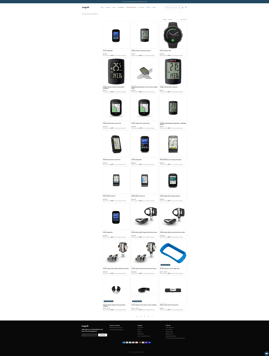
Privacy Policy (169, 329)
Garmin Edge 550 (108, 232)
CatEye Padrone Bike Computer (169, 87)
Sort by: (165, 19)
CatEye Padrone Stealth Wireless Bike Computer (113, 87)
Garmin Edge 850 (108, 50)
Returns (139, 329)
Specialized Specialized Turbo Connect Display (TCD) (144, 87)
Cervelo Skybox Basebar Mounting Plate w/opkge (114, 305)
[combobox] (173, 7)
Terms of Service (170, 327)
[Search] (179, 7)
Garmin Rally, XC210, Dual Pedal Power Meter (144, 268)
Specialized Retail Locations (116, 329)
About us (140, 331)
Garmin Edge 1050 (136, 159)
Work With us (141, 333)
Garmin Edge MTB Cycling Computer (170, 196)
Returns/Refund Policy (171, 336)
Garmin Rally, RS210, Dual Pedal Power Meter (172, 232)
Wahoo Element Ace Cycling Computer (170, 159)
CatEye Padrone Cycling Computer (141, 50)
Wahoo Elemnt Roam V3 (138, 196)
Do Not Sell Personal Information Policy (175, 338)
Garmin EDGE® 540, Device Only (112, 123)
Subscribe (102, 335)
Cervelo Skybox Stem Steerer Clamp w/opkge (144, 305)
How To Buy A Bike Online (144, 336)
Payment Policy (169, 331)
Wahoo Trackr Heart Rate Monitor (169, 305)
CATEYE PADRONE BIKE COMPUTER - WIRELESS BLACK (173, 124)
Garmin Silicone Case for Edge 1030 (169, 268)
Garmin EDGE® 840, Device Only (140, 123)
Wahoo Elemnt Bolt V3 (109, 196)
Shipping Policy (169, 333)
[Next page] (152, 316)
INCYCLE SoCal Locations (116, 327)
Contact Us (140, 327)
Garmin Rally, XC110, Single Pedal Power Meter (116, 268)
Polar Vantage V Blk (165, 50)
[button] (102, 7)
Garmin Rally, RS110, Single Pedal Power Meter (144, 232)
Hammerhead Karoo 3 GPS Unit (111, 159)
